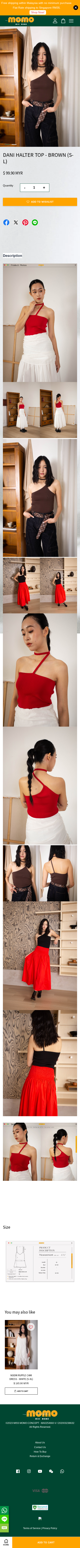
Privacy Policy (49, 1528)
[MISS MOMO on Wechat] (51, 1473)
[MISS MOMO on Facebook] (18, 1473)
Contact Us (40, 1447)
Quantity (8, 185)
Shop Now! (37, 12)
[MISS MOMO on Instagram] (29, 1473)
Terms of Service (32, 1528)
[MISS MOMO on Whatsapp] (62, 1473)
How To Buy (40, 1451)
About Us (40, 1442)
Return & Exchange (40, 1456)
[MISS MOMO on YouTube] (40, 1473)
